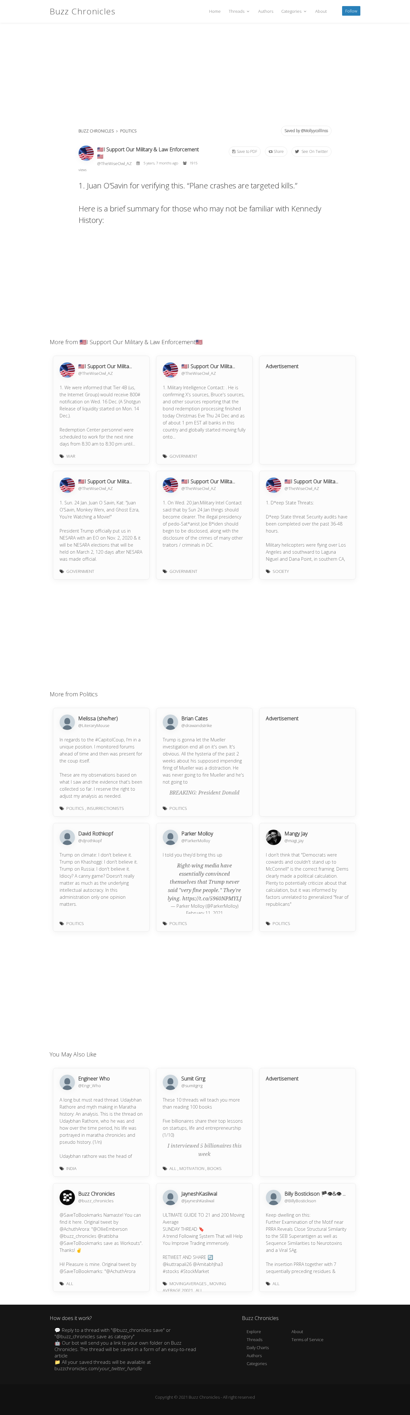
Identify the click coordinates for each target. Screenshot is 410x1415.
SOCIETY (281, 571)
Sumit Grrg (193, 1078)
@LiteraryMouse (94, 725)
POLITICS (128, 131)
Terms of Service (307, 1339)
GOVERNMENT (183, 456)
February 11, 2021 (204, 913)
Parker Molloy (197, 833)
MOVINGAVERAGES (188, 1283)
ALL (172, 1168)
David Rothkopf (95, 833)
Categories (291, 11)
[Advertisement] (205, 77)
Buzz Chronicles (82, 11)
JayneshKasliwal (199, 1193)
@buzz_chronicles (95, 1201)
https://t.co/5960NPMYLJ (212, 899)
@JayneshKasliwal (197, 1201)
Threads (237, 11)
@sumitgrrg (191, 1085)
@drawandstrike (196, 725)
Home (215, 11)
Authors (265, 11)
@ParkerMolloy (195, 840)
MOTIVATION (191, 1168)
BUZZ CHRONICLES (96, 131)
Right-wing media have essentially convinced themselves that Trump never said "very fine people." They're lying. (204, 882)
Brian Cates (194, 718)
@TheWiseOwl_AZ (115, 163)
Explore (254, 1331)
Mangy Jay (296, 833)
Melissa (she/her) (98, 718)
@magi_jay (294, 840)
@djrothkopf (90, 840)
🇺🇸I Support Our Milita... (105, 366)
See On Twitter (314, 151)
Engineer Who (94, 1078)
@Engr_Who (89, 1085)
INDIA (71, 1168)
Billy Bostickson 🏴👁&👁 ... (315, 1193)
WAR (70, 456)
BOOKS (214, 1168)
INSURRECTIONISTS (105, 808)
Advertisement (282, 366)
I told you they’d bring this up (192, 855)
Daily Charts (258, 1347)
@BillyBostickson (300, 1201)
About (321, 11)
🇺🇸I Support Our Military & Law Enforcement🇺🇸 (148, 153)
